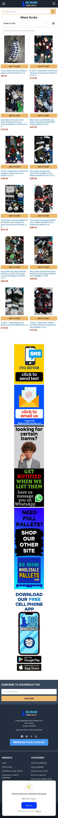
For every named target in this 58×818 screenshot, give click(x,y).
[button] (53, 23)
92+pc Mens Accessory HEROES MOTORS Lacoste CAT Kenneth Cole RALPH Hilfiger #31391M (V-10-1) (13, 274)
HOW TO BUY (7, 767)
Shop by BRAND (37, 767)
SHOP (4, 763)
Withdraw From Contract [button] (29, 742)
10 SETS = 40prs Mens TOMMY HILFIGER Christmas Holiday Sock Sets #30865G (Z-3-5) (43, 325)
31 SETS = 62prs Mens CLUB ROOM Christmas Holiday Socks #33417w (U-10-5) (43, 73)
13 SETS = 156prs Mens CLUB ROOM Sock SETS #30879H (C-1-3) (14, 324)
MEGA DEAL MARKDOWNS (41, 779)
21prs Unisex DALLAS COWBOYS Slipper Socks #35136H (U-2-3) (14, 72)
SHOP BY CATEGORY (39, 763)
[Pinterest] (27, 736)
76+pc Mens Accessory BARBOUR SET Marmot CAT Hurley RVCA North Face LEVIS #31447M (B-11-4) (14, 223)
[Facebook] (22, 736)
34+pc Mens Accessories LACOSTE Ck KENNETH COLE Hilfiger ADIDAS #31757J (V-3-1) (42, 173)
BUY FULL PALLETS (38, 775)
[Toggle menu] (3, 3)
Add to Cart (14, 66)
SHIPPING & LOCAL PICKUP (12, 771)
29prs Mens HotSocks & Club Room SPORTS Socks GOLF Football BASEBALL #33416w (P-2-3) (14, 123)
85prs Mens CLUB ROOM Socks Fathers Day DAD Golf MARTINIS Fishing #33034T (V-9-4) (42, 122)
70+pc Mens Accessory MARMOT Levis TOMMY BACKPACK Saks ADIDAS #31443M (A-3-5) (43, 222)
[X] (31, 736)
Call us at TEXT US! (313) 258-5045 (29, 730)
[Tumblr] (36, 736)
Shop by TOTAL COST (39, 771)
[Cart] (54, 3)
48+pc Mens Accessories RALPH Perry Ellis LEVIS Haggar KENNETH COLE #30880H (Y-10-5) (43, 273)
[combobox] (29, 11)
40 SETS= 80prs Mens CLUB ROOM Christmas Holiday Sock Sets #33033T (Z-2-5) (14, 173)
